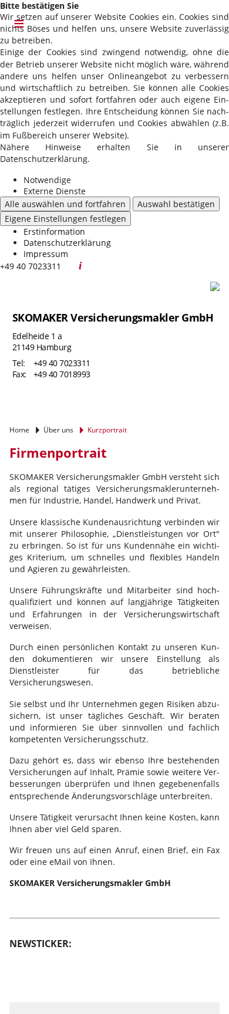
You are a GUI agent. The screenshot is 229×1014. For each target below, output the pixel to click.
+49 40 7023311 (61, 363)
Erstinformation (54, 231)
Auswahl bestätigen (176, 203)
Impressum (45, 253)
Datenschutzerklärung (67, 242)
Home (19, 430)
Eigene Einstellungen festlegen (65, 218)
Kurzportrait (107, 430)
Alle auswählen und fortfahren (65, 203)
